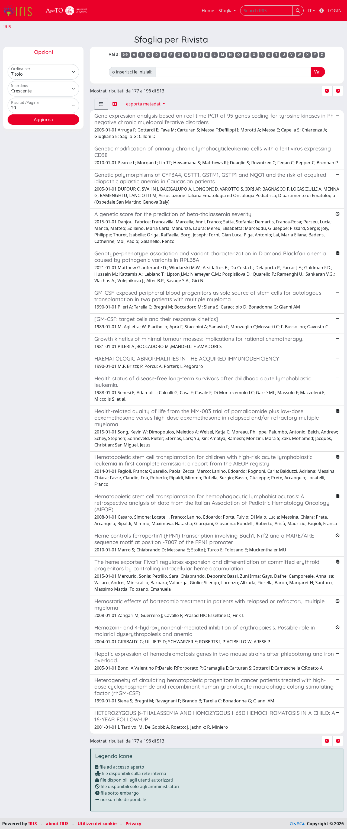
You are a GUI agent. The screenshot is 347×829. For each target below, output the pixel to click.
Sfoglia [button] (226, 11)
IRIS (7, 27)
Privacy (133, 824)
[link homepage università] (67, 10)
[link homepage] (19, 10)
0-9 (125, 54)
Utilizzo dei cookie (97, 824)
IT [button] (310, 11)
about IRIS (57, 824)
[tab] (101, 104)
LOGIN (335, 11)
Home (208, 11)
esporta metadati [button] (144, 104)
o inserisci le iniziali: (132, 72)
